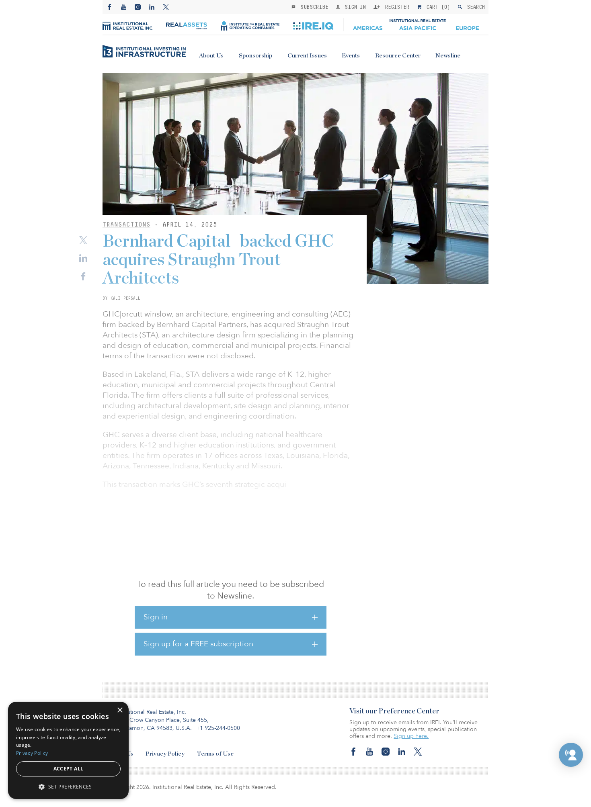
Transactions (126, 224)
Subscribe (313, 7)
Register (395, 7)
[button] (571, 755)
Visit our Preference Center (394, 711)
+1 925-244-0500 (218, 728)
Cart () (436, 7)
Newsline (447, 56)
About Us (211, 56)
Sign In (353, 7)
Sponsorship (255, 56)
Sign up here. (411, 736)
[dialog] (68, 750)
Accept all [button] (68, 768)
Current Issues (307, 56)
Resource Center (398, 56)
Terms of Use (215, 754)
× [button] (120, 710)
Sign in (156, 617)
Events (351, 56)
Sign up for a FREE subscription (198, 644)
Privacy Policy (165, 754)
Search (474, 7)
